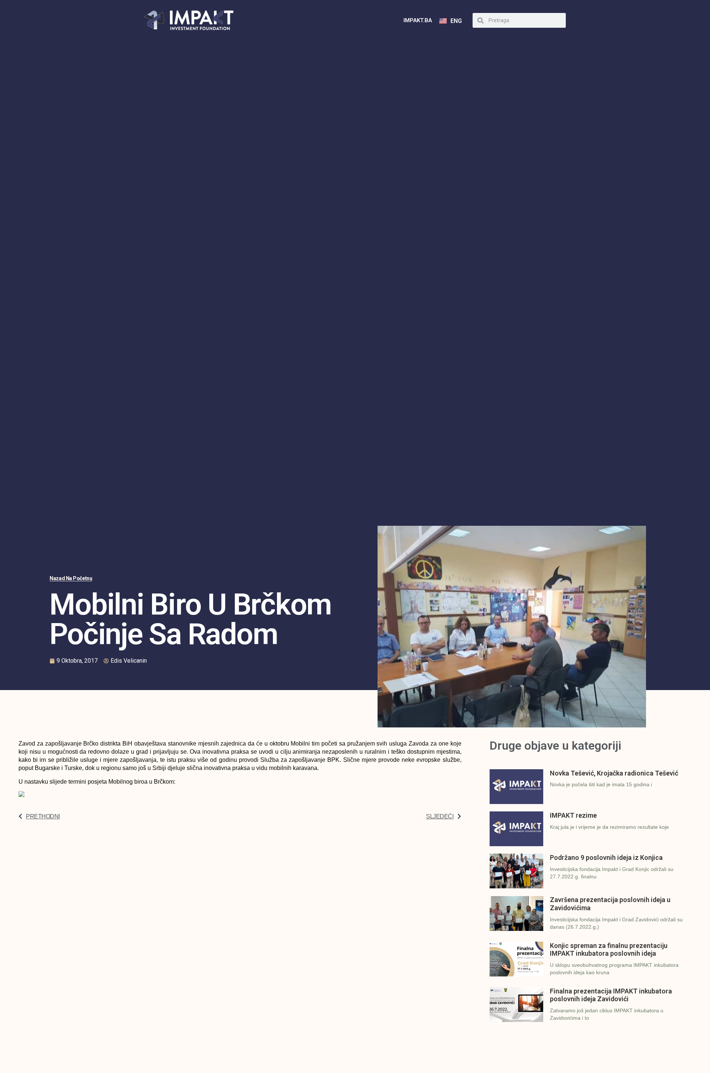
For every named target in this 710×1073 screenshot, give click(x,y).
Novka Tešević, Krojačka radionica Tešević (614, 773)
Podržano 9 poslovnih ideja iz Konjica (606, 857)
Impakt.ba (417, 20)
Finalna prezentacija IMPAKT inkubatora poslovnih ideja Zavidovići (611, 995)
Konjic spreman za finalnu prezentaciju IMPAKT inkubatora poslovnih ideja (608, 950)
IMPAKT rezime (573, 815)
